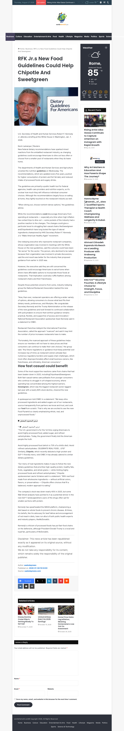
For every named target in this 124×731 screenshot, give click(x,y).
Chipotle (53, 374)
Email (17, 689)
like (60, 226)
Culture (19, 36)
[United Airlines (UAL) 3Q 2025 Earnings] (46, 610)
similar (70, 454)
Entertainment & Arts (42, 36)
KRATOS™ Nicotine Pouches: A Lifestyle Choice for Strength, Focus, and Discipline (95, 286)
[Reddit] (66, 581)
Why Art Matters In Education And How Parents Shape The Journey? (95, 172)
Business (10, 36)
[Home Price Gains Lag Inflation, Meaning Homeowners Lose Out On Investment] (66, 610)
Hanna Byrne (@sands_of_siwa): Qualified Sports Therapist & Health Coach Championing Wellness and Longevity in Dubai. (95, 209)
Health (61, 36)
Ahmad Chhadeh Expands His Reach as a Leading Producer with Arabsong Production (94, 250)
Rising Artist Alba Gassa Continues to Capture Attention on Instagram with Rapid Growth (94, 137)
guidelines (22, 155)
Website (50, 689)
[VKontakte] (20, 586)
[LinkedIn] (49, 581)
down (31, 374)
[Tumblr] (55, 581)
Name (17, 679)
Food (55, 36)
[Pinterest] (60, 581)
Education (28, 36)
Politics (94, 36)
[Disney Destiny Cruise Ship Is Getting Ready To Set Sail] (26, 610)
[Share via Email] (26, 586)
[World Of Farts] (62, 19)
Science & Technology (66, 727)
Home (21, 49)
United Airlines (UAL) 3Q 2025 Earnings (44, 619)
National (30, 288)
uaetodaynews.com (32, 571)
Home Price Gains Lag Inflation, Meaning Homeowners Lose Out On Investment (66, 623)
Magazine (78, 36)
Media (86, 36)
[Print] (32, 586)
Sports (101, 36)
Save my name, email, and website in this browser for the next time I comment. (46, 699)
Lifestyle (69, 36)
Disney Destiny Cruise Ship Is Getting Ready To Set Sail (26, 620)
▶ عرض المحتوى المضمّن (28, 421)
